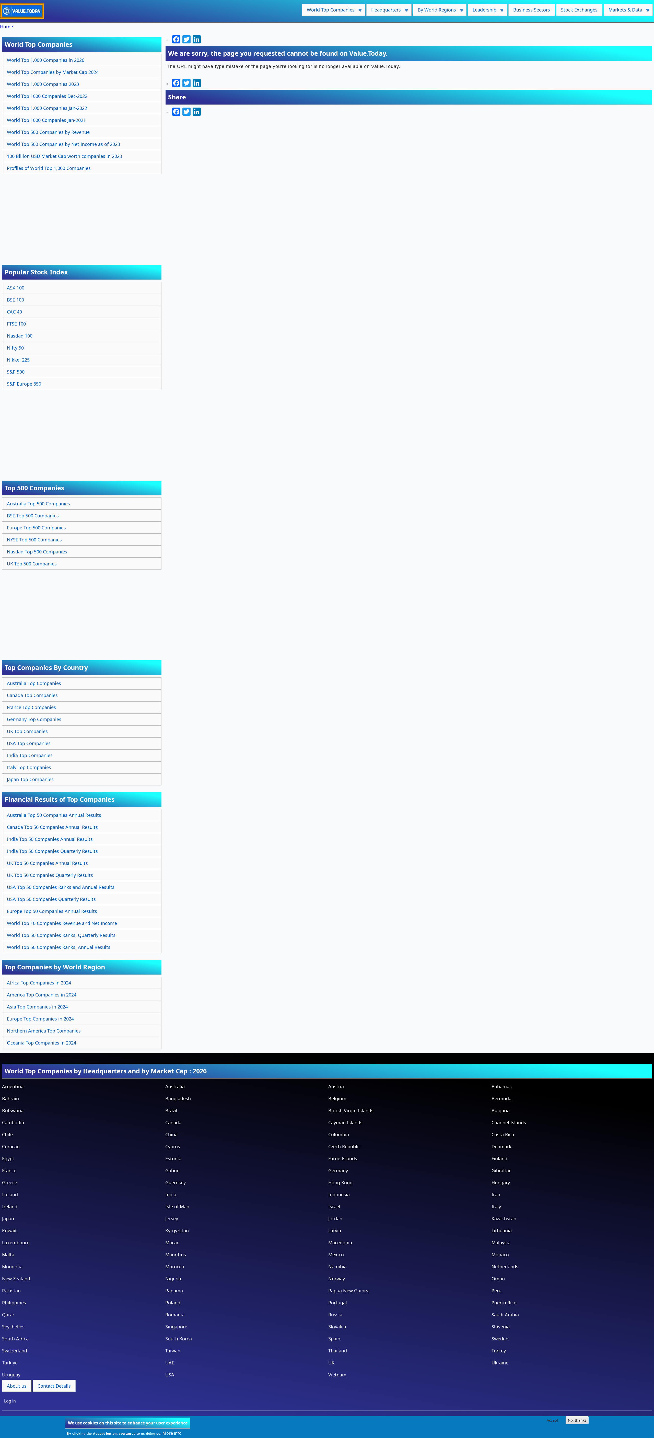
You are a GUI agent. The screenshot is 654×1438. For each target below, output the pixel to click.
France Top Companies (31, 707)
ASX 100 (15, 288)
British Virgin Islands (350, 1110)
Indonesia (339, 1194)
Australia (175, 1086)
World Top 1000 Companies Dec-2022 (47, 96)
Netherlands (505, 1266)
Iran (496, 1194)
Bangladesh (178, 1098)
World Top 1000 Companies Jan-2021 (46, 120)
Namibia (337, 1266)
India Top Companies (30, 755)
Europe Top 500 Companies (36, 528)
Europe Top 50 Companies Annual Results (52, 911)
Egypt (8, 1158)
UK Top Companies (27, 731)
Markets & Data (623, 11)
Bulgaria (501, 1110)
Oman (498, 1278)
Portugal (337, 1303)
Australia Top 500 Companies (38, 504)
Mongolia (12, 1266)
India (170, 1194)
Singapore (176, 1327)
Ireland (9, 1206)
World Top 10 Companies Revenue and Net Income (62, 923)
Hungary (501, 1182)
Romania (174, 1315)
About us (17, 1386)
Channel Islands (509, 1122)
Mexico (336, 1254)
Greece (9, 1182)
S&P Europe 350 (24, 384)
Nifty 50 (15, 348)
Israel (334, 1206)
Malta (8, 1254)
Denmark (501, 1146)
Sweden (500, 1339)
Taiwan (172, 1351)
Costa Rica (503, 1134)
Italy (496, 1206)
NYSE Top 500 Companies (34, 540)
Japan (8, 1218)
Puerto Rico (504, 1303)
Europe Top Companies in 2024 (40, 1019)
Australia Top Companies (34, 683)
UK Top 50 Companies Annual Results (47, 863)
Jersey (171, 1218)
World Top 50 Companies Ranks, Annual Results (58, 947)
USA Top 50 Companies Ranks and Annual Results (60, 887)
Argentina (13, 1086)
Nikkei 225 (18, 360)
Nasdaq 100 (19, 336)
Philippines (14, 1303)
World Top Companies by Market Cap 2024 (53, 72)
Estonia (173, 1158)
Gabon (172, 1170)
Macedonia (340, 1242)
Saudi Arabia (505, 1315)
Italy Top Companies (29, 767)
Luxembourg (16, 1242)
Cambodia (13, 1122)
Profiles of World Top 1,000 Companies (49, 168)
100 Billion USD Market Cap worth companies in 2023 (64, 156)
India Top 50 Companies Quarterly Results (52, 851)
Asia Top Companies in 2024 (37, 1007)
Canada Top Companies (32, 695)
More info (172, 1433)
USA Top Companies (29, 743)
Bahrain (10, 1098)
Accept (552, 1420)
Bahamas (502, 1086)
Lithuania (502, 1230)
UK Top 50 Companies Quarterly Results (50, 875)
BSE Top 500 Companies (33, 516)
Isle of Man (177, 1206)
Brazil (171, 1110)
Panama (174, 1291)
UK (331, 1363)
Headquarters (383, 11)
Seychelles (13, 1327)
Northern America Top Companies (44, 1031)
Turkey (499, 1351)
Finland (499, 1158)
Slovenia (501, 1327)
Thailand (337, 1351)
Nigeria (173, 1278)
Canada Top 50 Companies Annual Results (52, 827)
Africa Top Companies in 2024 (39, 983)
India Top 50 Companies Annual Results (50, 839)
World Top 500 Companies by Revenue (48, 132)
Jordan (335, 1218)
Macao (172, 1242)
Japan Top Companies (30, 779)
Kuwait (9, 1230)
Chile (7, 1134)
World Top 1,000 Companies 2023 (43, 84)
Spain (334, 1339)
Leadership (482, 11)
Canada (173, 1122)
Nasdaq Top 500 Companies (37, 552)
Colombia (338, 1134)
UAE (169, 1363)
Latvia (334, 1230)
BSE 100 (15, 300)
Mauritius (175, 1254)
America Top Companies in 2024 (41, 995)
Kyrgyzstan (177, 1230)
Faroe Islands (342, 1158)
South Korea (178, 1339)
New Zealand (16, 1278)
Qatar (8, 1315)
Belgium (337, 1098)
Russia (335, 1315)
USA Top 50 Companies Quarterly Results (51, 899)
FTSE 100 (16, 324)
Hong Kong (340, 1182)
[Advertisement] (82, 214)
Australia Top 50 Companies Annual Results (54, 815)
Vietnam (337, 1375)
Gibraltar (501, 1170)
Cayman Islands (345, 1122)
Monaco (500, 1254)
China (171, 1134)
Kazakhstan (504, 1218)
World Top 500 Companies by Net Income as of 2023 (63, 144)
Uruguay (11, 1375)
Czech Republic (344, 1146)
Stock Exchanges (579, 10)
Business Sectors (531, 10)
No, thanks (577, 1420)
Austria (336, 1086)
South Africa (15, 1339)
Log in (10, 1401)
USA (169, 1375)
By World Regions (434, 11)
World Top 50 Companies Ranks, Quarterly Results (61, 935)
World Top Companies (328, 11)
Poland (172, 1303)
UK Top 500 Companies (32, 564)
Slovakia (337, 1327)
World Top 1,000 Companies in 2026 (45, 60)
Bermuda (501, 1098)
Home (6, 27)
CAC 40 (14, 312)
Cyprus (172, 1146)
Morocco (174, 1266)
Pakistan (11, 1291)
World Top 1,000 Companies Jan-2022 (47, 108)
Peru (496, 1291)
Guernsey (175, 1182)
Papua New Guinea (348, 1291)
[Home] (24, 11)
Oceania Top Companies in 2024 (41, 1043)
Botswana (13, 1110)
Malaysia (501, 1242)
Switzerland (14, 1351)
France (9, 1170)
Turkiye (10, 1363)
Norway (336, 1278)
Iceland (10, 1194)
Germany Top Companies (34, 719)
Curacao (11, 1146)
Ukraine (500, 1363)
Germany (338, 1170)
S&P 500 (16, 372)
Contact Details (54, 1386)
